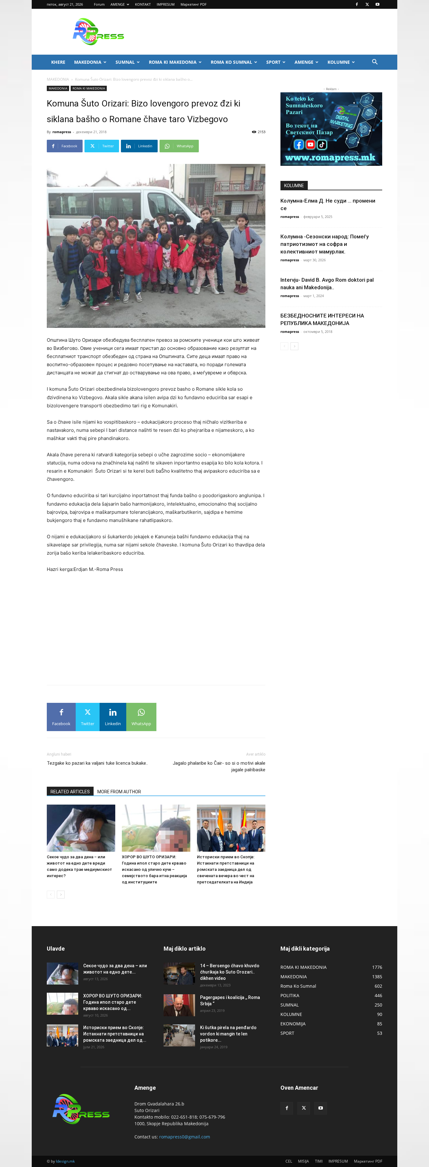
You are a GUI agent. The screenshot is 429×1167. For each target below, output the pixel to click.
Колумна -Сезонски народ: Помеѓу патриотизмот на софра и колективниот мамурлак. (324, 244)
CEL (288, 1161)
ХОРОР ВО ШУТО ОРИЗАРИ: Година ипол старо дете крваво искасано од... (112, 1002)
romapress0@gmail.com (184, 1137)
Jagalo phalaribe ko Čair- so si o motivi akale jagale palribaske (219, 766)
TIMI (319, 1161)
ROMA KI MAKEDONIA (173, 62)
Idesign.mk (65, 1161)
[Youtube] (377, 4)
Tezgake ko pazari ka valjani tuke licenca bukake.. (97, 763)
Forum (99, 4)
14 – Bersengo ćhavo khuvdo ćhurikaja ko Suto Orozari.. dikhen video (229, 972)
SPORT (273, 62)
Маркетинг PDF (194, 4)
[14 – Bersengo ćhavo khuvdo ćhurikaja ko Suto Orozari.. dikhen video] (179, 974)
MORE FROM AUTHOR (119, 791)
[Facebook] (356, 4)
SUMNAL (125, 62)
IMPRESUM (166, 4)
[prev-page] (51, 894)
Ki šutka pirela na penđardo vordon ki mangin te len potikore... (228, 1034)
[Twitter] (367, 4)
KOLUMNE (339, 62)
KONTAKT (143, 4)
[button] (374, 63)
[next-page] (61, 894)
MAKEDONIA (87, 62)
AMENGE (118, 4)
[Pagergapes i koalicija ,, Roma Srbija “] (179, 1005)
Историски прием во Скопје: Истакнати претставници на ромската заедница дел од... (114, 1034)
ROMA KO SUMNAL (231, 62)
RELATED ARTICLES (70, 791)
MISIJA (303, 1161)
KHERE (58, 62)
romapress (61, 131)
